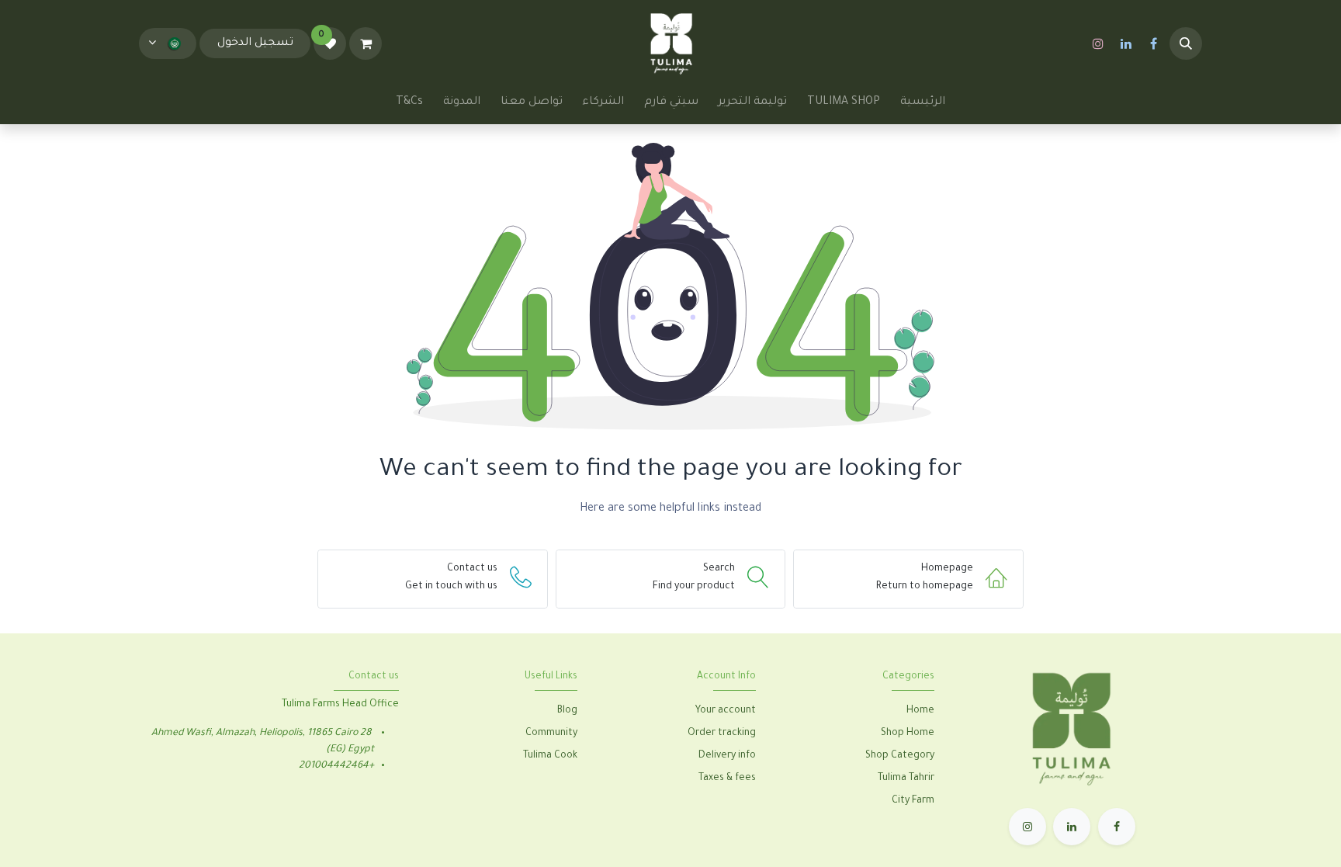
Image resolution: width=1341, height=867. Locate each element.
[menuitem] (922, 102)
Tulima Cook (550, 756)
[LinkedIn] (1126, 43)
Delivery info (727, 756)
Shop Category (899, 756)
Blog (567, 711)
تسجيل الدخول (255, 43)
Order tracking (722, 733)
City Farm (913, 801)
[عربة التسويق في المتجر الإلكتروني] (365, 43)
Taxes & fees (727, 778)
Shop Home (906, 733)
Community (551, 733)
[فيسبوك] (1154, 43)
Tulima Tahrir (906, 778)
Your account (725, 711)
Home (920, 711)
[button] (1185, 43)
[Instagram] (1098, 43)
